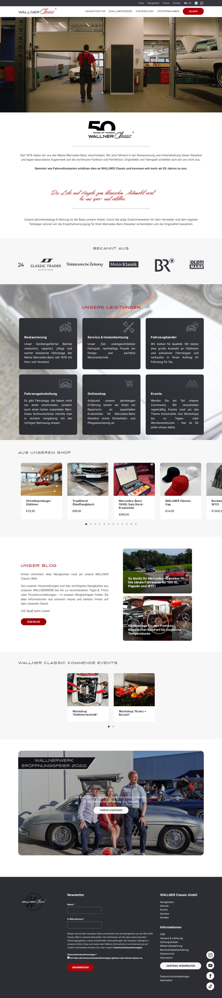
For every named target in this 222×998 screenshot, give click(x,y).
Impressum (166, 957)
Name (71, 904)
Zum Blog (33, 621)
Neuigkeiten (153, 3)
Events (166, 3)
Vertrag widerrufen (180, 965)
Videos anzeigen (111, 810)
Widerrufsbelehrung (171, 945)
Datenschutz (167, 953)
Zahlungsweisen (169, 941)
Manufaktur (95, 11)
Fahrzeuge (145, 11)
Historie (164, 905)
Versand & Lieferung (171, 938)
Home (141, 3)
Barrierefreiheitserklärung (174, 949)
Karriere (164, 913)
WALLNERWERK (120, 11)
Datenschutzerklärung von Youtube (116, 801)
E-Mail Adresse (76, 919)
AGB (162, 934)
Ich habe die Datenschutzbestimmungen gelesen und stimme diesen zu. (106, 958)
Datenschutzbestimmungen (128, 947)
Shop (193, 12)
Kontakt (177, 3)
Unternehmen (168, 11)
